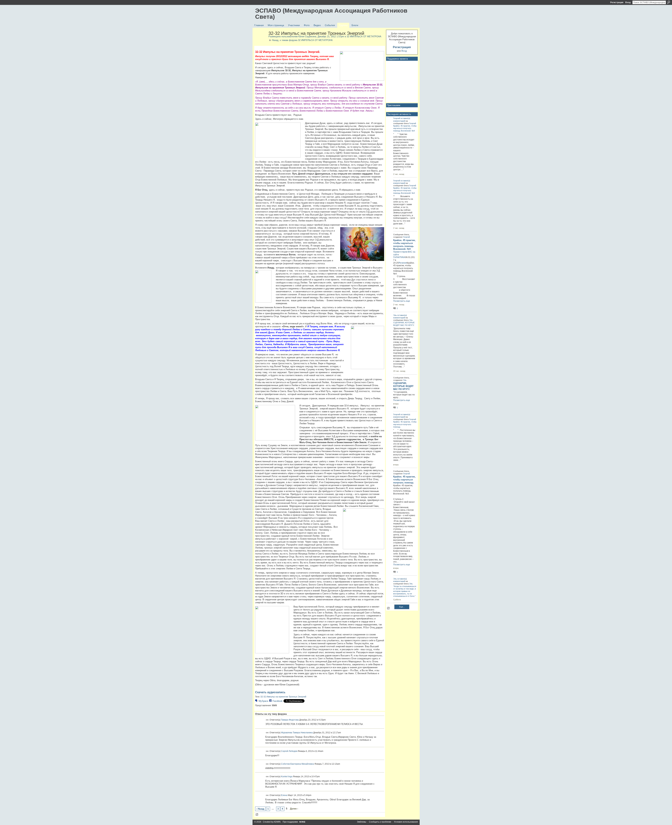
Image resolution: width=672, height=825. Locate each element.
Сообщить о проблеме (380, 822)
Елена (284, 795)
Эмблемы (361, 822)
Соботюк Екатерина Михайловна (297, 764)
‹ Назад (260, 808)
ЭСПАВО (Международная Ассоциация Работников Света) (331, 13)
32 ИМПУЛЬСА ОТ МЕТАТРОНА (364, 36)
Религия (403, 263)
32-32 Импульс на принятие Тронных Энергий (283, 696)
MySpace (263, 701)
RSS (257, 814)
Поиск (668, 2)
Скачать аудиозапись (270, 692)
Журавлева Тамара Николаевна (297, 732)
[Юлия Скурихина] (260, 41)
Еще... (402, 607)
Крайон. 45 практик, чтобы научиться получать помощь (404, 424)
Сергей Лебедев (289, 751)
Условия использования (406, 822)
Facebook (278, 701)
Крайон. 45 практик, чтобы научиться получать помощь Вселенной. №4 (404, 128)
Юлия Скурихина (307, 36)
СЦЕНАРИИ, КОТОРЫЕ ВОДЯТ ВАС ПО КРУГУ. (403, 386)
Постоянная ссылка (267, 720)
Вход (628, 2)
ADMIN (277, 822)
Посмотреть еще (401, 301)
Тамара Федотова (290, 720)
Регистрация (616, 2)
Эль (395, 315)
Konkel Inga (286, 776)
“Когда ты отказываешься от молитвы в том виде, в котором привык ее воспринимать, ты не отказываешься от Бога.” (404, 591)
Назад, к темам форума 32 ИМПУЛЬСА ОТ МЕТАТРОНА (302, 40)
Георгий (396, 118)
